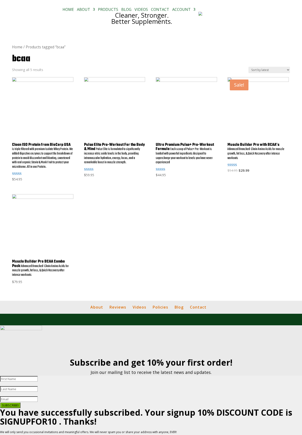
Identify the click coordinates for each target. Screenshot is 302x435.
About (83, 10)
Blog (126, 10)
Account (181, 10)
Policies (160, 307)
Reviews (117, 307)
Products (108, 10)
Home (68, 10)
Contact (160, 10)
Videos (141, 10)
